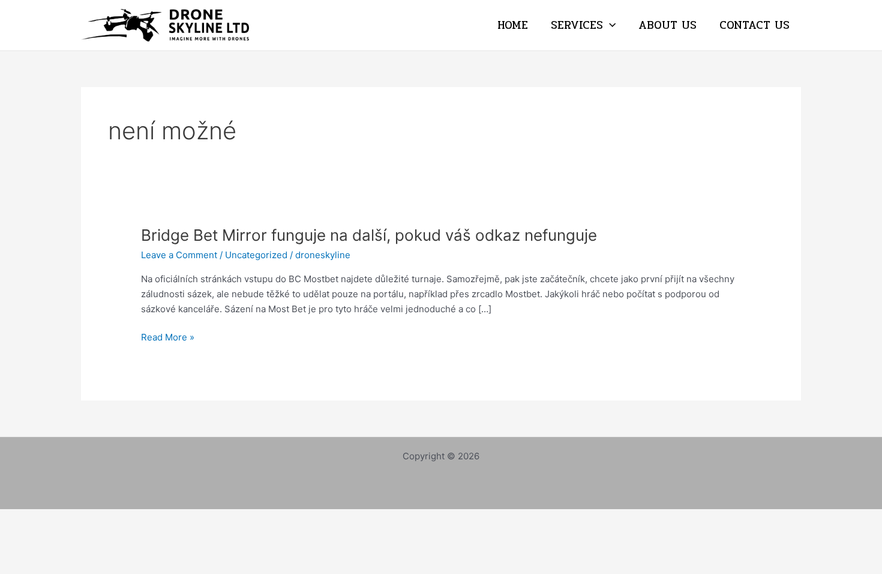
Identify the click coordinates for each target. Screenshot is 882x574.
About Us (667, 25)
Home (512, 25)
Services (577, 25)
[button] (609, 25)
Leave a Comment (179, 255)
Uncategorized (256, 255)
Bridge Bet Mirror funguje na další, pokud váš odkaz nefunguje (369, 235)
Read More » (167, 337)
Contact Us (754, 25)
